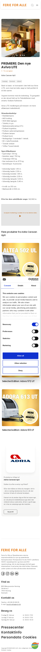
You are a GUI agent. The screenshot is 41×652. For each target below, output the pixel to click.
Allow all (20, 356)
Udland (19, 81)
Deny (20, 370)
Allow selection (20, 363)
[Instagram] (7, 575)
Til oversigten (8, 71)
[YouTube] (16, 575)
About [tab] (33, 285)
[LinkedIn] (12, 575)
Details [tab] (20, 285)
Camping (4, 81)
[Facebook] (3, 575)
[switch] (35, 331)
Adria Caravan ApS (8, 75)
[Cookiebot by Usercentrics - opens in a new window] (28, 279)
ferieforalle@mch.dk (13, 604)
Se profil (10, 512)
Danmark (12, 81)
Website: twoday (6, 650)
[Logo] (14, 5)
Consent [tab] (7, 285)
